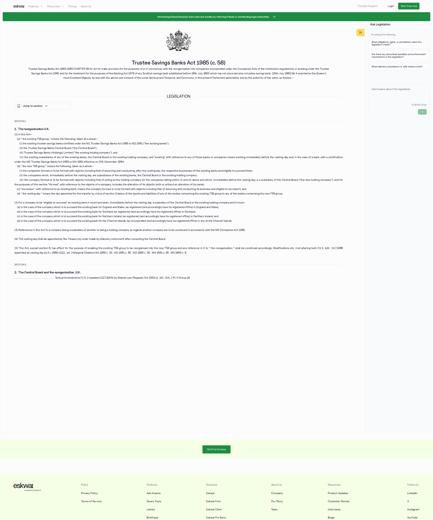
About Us (86, 6)
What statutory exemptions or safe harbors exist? (397, 66)
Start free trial (409, 6)
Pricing (72, 6)
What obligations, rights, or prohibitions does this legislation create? (396, 43)
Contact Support (367, 6)
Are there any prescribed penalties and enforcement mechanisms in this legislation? (399, 55)
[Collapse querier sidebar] (360, 32)
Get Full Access (216, 449)
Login (391, 6)
